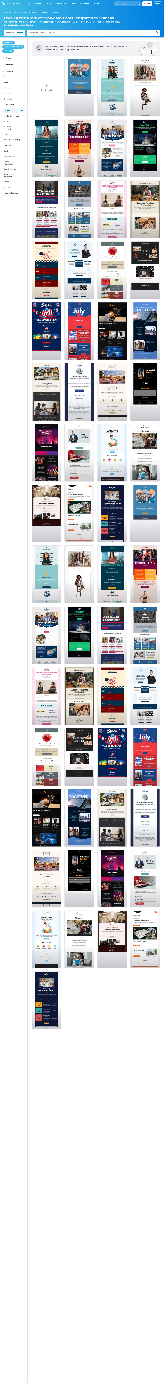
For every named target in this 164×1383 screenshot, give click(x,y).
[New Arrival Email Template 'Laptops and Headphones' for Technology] (112, 331)
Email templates (10, 12)
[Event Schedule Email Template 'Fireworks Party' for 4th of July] (79, 331)
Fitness (45, 12)
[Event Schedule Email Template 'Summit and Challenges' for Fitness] (79, 148)
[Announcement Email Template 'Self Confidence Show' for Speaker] (145, 392)
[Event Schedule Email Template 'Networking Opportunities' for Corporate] (112, 513)
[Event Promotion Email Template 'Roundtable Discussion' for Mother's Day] (112, 209)
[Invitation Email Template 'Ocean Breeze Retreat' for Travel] (145, 453)
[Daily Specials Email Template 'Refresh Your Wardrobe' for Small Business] (145, 87)
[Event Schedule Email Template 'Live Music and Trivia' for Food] (46, 270)
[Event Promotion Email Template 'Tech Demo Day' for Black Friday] (145, 148)
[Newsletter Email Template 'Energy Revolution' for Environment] (145, 331)
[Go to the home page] (10, 3)
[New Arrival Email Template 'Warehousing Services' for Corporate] (46, 209)
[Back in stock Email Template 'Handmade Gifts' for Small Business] (145, 209)
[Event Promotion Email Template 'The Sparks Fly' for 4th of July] (46, 331)
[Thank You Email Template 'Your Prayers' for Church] (46, 513)
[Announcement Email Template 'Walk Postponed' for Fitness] (79, 87)
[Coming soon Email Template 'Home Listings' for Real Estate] (79, 513)
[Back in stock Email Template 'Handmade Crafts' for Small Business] (145, 270)
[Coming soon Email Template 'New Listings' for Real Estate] (46, 392)
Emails (20, 32)
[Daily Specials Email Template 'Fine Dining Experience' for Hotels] (112, 392)
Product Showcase (29, 12)
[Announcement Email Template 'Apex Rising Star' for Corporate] (79, 392)
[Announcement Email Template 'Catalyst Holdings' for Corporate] (46, 148)
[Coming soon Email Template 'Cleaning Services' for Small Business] (112, 453)
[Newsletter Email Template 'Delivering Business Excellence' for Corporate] (79, 270)
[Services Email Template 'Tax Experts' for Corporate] (79, 453)
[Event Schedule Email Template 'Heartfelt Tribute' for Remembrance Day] (112, 270)
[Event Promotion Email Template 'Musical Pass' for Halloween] (46, 453)
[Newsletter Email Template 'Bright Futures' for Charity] (112, 148)
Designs (10, 32)
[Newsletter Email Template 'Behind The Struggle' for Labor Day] (79, 209)
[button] (23, 58)
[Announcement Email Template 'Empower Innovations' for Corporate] (112, 87)
